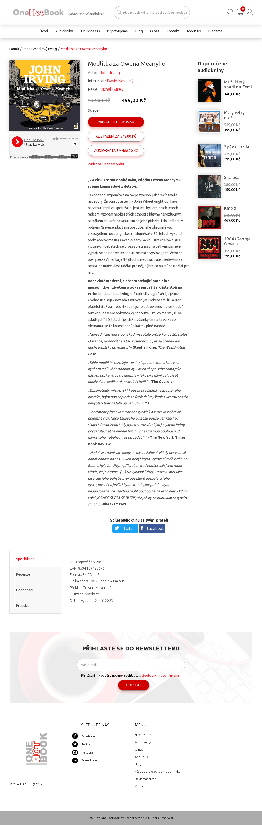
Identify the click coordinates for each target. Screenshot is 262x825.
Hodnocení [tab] (24, 590)
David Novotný (120, 80)
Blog (138, 764)
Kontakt (140, 786)
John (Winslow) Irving (40, 49)
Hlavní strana (144, 734)
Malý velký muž (234, 115)
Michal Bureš (111, 89)
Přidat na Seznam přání (106, 164)
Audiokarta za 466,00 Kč (116, 151)
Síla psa (231, 177)
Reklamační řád (145, 779)
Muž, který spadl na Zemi (238, 84)
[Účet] (250, 12)
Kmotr (230, 208)
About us (141, 757)
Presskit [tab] (22, 606)
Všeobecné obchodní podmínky (157, 771)
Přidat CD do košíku (116, 122)
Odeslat (133, 685)
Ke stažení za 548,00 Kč (116, 136)
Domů (14, 49)
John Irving (110, 72)
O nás (139, 749)
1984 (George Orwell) (237, 241)
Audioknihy (143, 742)
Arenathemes (134, 817)
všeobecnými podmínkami (160, 675)
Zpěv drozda (236, 146)
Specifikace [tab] (25, 559)
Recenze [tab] (23, 574)
